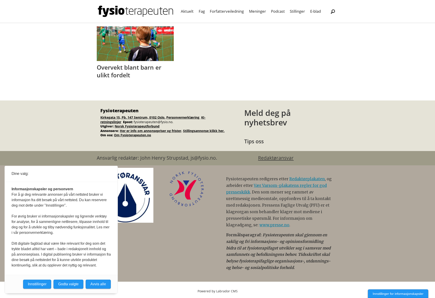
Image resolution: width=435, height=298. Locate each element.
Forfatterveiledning (227, 11)
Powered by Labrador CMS (218, 291)
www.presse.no (274, 224)
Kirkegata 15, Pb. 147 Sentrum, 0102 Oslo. (132, 117)
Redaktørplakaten (307, 178)
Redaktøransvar (276, 158)
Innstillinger (37, 284)
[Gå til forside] (135, 11)
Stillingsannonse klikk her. (204, 131)
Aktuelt (187, 11)
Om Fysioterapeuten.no (132, 135)
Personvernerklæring (183, 117)
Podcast (278, 11)
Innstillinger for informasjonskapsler (398, 294)
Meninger (257, 11)
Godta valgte (68, 284)
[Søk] (333, 11)
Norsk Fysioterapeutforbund (137, 126)
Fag (202, 11)
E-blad (315, 11)
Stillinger (297, 11)
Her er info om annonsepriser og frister (150, 131)
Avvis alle (98, 284)
